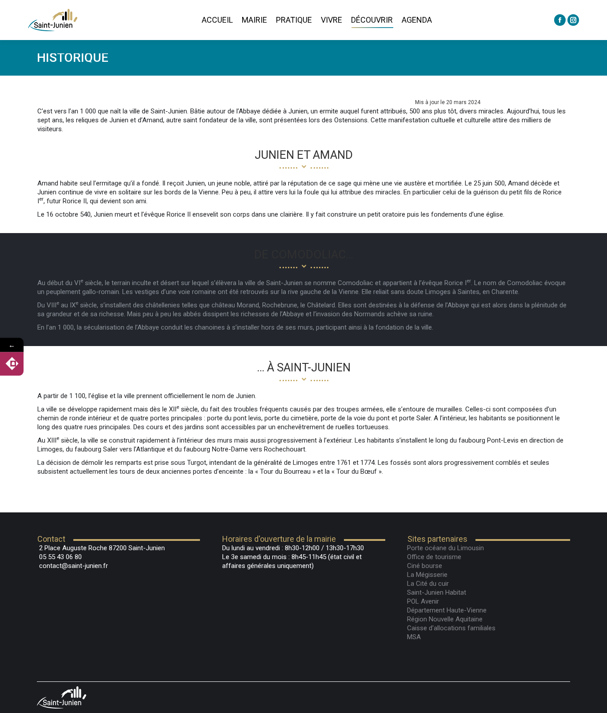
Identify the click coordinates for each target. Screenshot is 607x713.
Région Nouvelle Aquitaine (445, 619)
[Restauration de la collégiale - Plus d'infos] (12, 363)
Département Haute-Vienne (447, 610)
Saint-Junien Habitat (436, 592)
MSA (414, 637)
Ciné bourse (424, 566)
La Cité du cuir (428, 584)
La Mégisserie (427, 575)
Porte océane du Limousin (445, 548)
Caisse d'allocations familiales (451, 628)
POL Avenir (423, 601)
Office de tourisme (434, 557)
